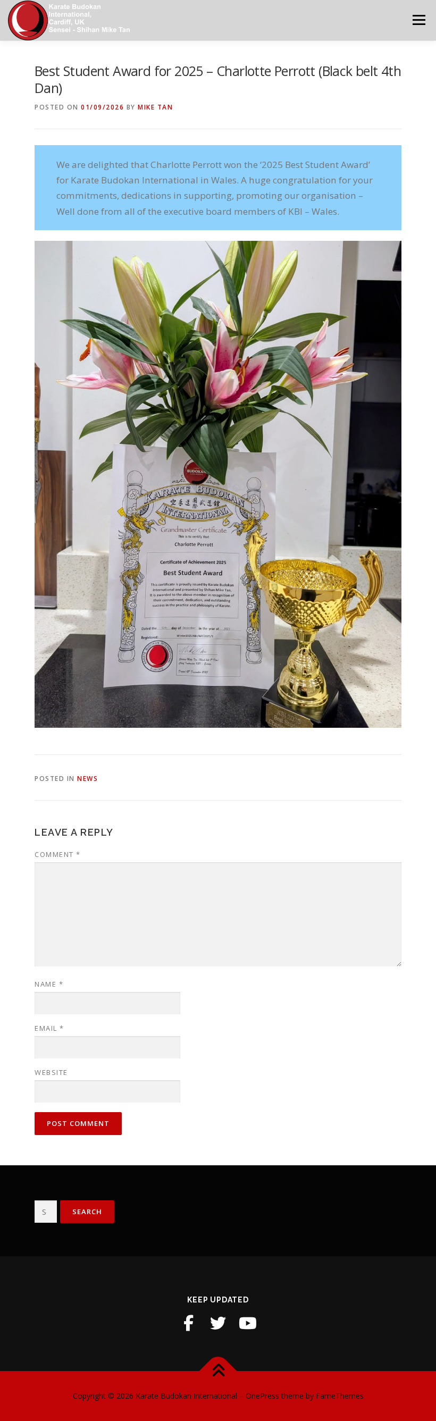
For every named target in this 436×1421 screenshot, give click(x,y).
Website (51, 1072)
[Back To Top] (218, 1371)
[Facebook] (188, 1323)
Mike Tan (155, 107)
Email (49, 1028)
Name (49, 984)
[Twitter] (218, 1323)
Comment (58, 854)
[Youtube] (248, 1323)
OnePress (262, 1396)
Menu (418, 19)
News (87, 778)
